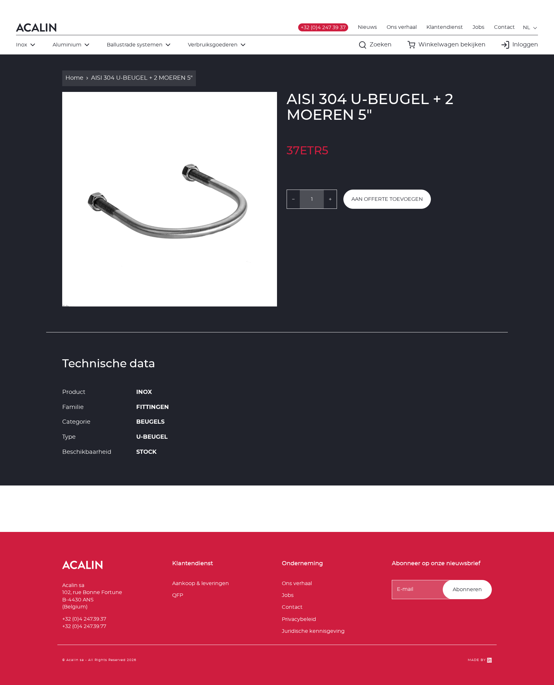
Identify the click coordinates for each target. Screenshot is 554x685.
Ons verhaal (402, 27)
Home (74, 78)
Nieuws (367, 27)
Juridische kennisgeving (313, 631)
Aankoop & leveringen (200, 583)
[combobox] (530, 27)
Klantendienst (444, 27)
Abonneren (467, 589)
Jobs (478, 27)
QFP (177, 595)
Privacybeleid (299, 619)
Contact (504, 27)
